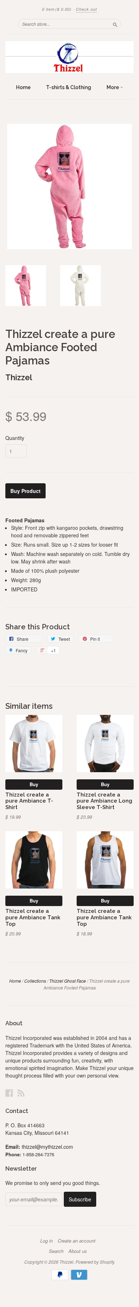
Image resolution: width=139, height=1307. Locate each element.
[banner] (69, 57)
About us (77, 1251)
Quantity (14, 438)
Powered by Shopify (95, 1262)
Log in (46, 1240)
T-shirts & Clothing (68, 87)
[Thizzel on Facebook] (9, 1093)
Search (56, 1251)
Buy (34, 784)
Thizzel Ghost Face (67, 981)
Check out (86, 9)
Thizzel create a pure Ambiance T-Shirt (29, 801)
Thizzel (18, 377)
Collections (35, 981)
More (113, 87)
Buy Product (25, 490)
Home (23, 87)
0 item (57, 9)
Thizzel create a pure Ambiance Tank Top (32, 917)
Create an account (77, 1240)
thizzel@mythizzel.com (47, 1146)
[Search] (115, 23)
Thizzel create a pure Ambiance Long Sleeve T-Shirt (104, 801)
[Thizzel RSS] (21, 1093)
